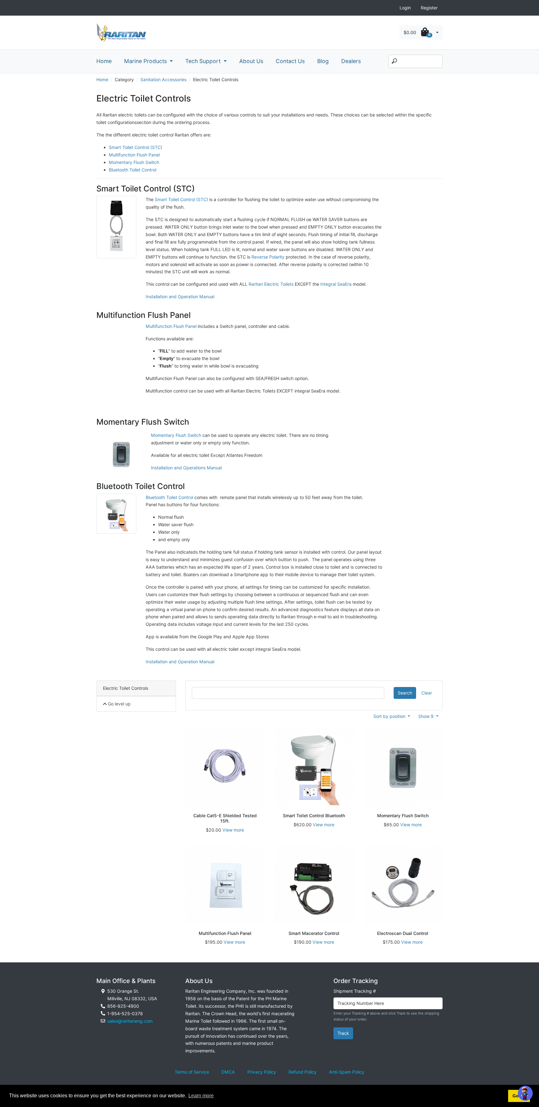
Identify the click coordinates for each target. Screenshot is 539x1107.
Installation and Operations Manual (186, 467)
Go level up (119, 703)
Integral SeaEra (336, 284)
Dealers (351, 61)
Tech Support (203, 61)
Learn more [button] (201, 1095)
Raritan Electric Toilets (271, 284)
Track (343, 1033)
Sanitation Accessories (163, 79)
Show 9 (426, 716)
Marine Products (146, 61)
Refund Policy (303, 1072)
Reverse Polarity (267, 256)
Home (104, 61)
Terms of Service (192, 1072)
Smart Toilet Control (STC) (135, 147)
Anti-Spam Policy (346, 1072)
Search (405, 692)
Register (429, 7)
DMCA (228, 1072)
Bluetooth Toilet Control (132, 169)
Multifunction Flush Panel (134, 154)
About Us (251, 61)
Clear (426, 692)
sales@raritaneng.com (130, 1021)
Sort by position (390, 716)
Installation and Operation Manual (180, 296)
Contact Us (290, 61)
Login (405, 7)
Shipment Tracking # (354, 991)
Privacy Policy (261, 1072)
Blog (323, 61)
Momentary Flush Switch (134, 162)
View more (233, 830)
